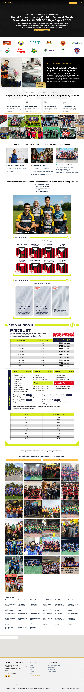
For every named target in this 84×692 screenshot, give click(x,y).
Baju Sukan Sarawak (34, 623)
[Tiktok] (9, 676)
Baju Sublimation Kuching (23, 623)
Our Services (44, 2)
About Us (61, 2)
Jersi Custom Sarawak (35, 609)
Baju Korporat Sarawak (51, 2)
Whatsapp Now (73, 2)
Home (40, 2)
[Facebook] (6, 676)
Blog (57, 2)
